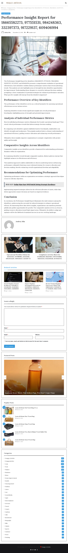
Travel (7, 506)
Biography (8, 520)
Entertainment (9, 500)
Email (6, 334)
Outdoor (7, 531)
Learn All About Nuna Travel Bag (25, 424)
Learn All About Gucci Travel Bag (25, 440)
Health (7, 481)
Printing (7, 537)
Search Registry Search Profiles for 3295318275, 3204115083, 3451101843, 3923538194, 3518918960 (11, 286)
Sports (7, 529)
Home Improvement (11, 478)
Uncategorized (9, 483)
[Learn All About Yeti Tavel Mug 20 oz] (9, 410)
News (6, 475)
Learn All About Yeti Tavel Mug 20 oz (26, 408)
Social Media (8, 495)
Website (37, 334)
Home (4, 8)
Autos (7, 489)
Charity (7, 526)
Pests (6, 534)
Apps (6, 498)
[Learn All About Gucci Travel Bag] (9, 442)
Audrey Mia (8, 32)
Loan (6, 464)
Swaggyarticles (11, 8)
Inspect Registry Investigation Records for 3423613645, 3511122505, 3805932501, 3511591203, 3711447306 (33, 287)
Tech (6, 466)
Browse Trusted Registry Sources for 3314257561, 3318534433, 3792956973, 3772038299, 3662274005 (53, 286)
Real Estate (8, 517)
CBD (6, 514)
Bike (6, 523)
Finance (7, 469)
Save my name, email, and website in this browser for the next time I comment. (26, 341)
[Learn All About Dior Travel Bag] (9, 419)
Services (7, 503)
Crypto (7, 509)
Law (6, 492)
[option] (34, 377)
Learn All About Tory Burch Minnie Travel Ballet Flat (31, 432)
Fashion (7, 486)
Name (6, 328)
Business (7, 472)
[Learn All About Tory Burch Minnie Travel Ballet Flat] (9, 434)
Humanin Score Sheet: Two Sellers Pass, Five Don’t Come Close (30, 393)
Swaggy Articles (10, 458)
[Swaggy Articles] (13, 2)
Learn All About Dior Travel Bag (24, 416)
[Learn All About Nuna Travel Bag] (9, 426)
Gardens (7, 512)
